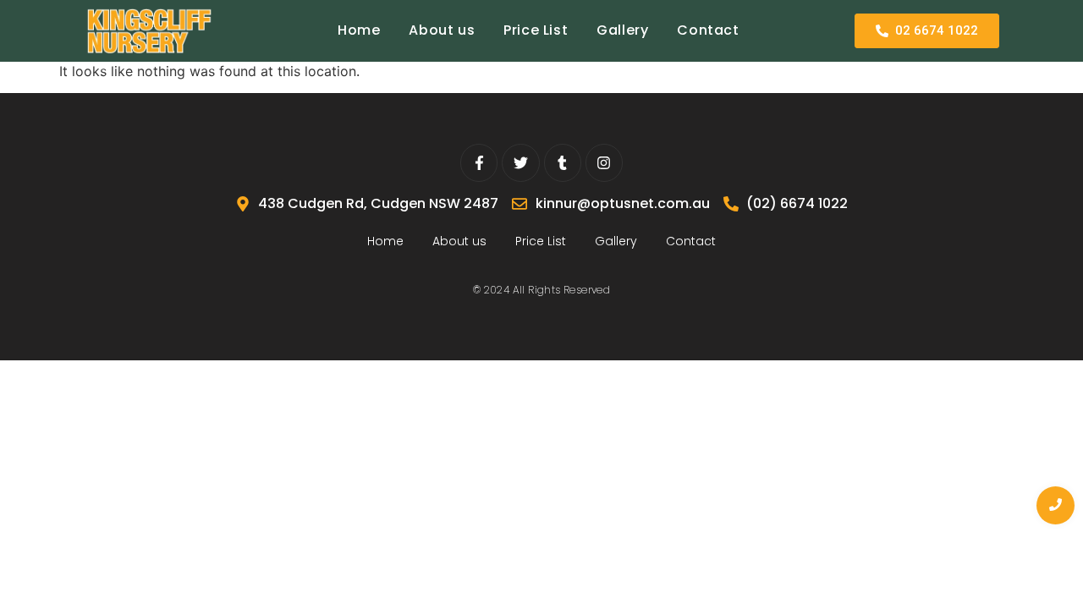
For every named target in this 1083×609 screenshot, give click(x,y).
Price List (535, 30)
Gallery (622, 30)
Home (359, 30)
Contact (708, 30)
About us (442, 30)
